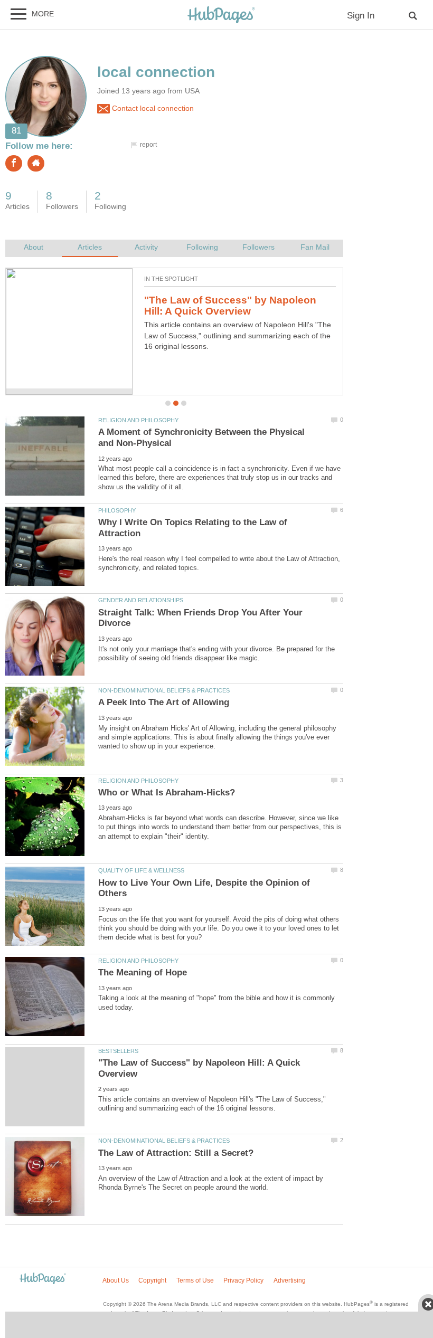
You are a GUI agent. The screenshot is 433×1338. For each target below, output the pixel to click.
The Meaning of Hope (142, 972)
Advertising (290, 1280)
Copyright (152, 1280)
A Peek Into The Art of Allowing (163, 702)
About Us (115, 1280)
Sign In (360, 16)
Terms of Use (195, 1280)
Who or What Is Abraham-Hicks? (166, 792)
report (148, 144)
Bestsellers (118, 1051)
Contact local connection (152, 108)
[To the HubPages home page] (43, 1279)
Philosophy (117, 510)
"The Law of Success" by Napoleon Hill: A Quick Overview (230, 306)
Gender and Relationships (140, 600)
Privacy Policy (243, 1280)
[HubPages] (221, 15)
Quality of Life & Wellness (141, 870)
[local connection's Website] (35, 163)
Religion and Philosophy (138, 420)
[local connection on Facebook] (13, 163)
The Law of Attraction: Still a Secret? (175, 1153)
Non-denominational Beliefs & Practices (164, 690)
